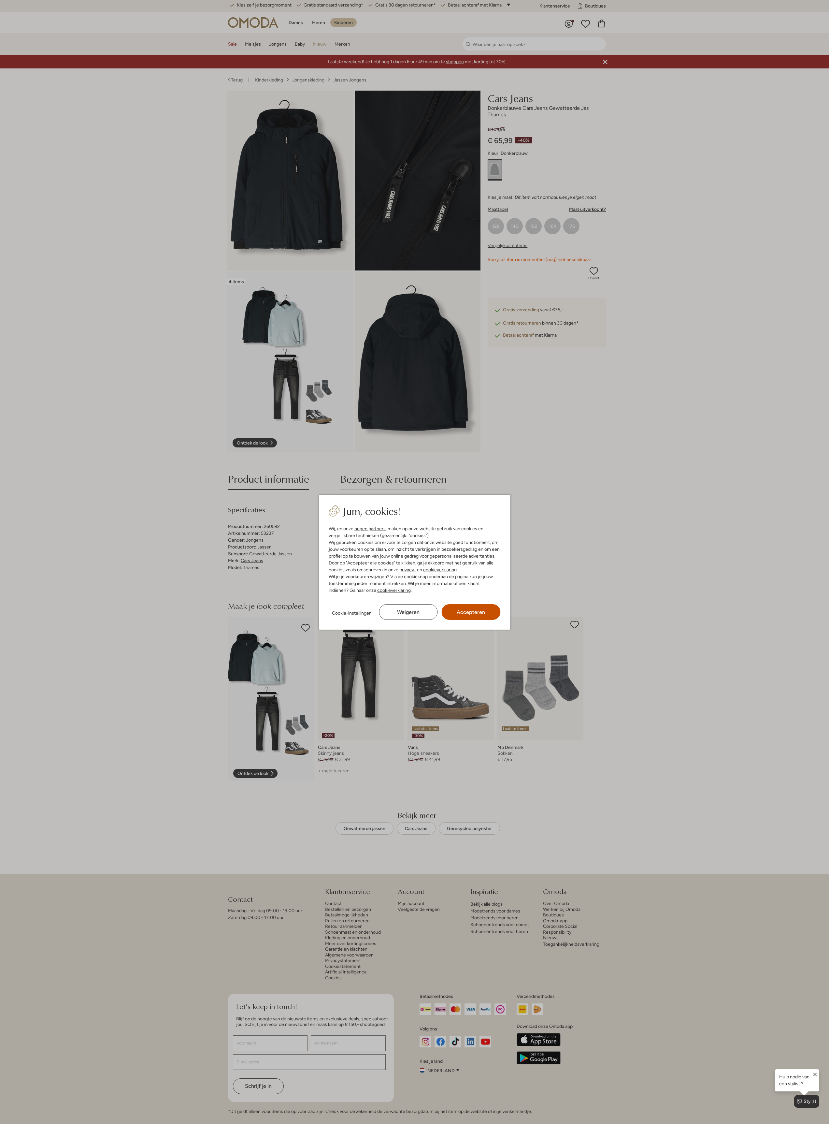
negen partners (370, 528)
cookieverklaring (440, 569)
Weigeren (408, 612)
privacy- (407, 569)
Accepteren (471, 612)
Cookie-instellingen (352, 613)
